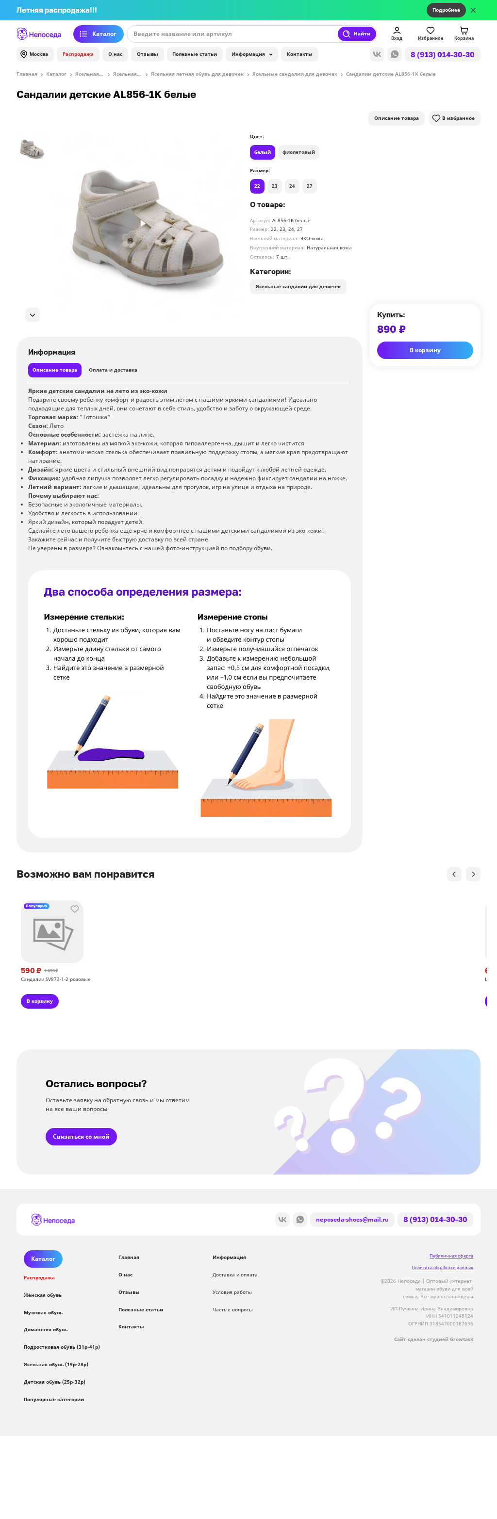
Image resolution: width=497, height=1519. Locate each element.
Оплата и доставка (113, 369)
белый (262, 151)
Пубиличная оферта (451, 1256)
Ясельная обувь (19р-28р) (56, 1364)
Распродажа (78, 53)
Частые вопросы (233, 1309)
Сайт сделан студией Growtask (433, 1339)
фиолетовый (298, 151)
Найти (362, 33)
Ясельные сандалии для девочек (298, 286)
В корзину (425, 350)
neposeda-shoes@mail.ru (352, 1219)
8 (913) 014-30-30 (443, 54)
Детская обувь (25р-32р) (54, 1381)
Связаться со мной (81, 1136)
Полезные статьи (194, 53)
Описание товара (396, 117)
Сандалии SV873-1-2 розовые (56, 979)
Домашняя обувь (45, 1329)
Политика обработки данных (442, 1267)
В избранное (458, 117)
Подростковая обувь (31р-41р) (62, 1346)
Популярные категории (54, 1399)
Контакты (300, 53)
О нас (115, 53)
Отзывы (147, 53)
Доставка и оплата (235, 1274)
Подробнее (446, 9)
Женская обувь (43, 1294)
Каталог (104, 34)
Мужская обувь (43, 1312)
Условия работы (232, 1292)
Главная (128, 1257)
